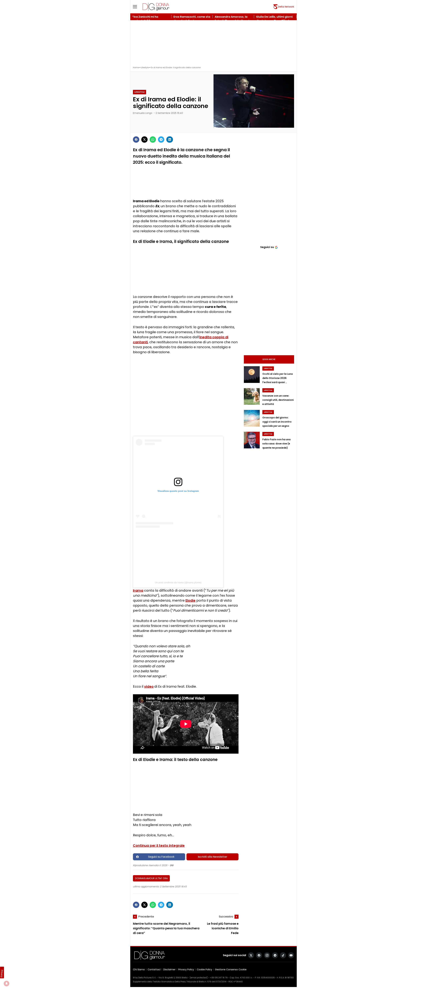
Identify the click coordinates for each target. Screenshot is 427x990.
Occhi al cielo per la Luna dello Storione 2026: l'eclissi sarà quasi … (277, 378)
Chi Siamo (139, 969)
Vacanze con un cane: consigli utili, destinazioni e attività (278, 400)
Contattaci (154, 969)
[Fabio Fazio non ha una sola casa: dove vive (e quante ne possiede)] (252, 440)
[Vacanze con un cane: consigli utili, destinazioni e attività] (252, 396)
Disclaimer (169, 969)
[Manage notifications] (6, 983)
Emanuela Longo (142, 113)
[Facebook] (136, 139)
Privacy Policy (186, 969)
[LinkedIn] (169, 139)
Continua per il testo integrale (159, 845)
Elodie (190, 600)
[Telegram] (161, 139)
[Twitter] (144, 139)
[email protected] (199, 977)
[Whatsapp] (153, 139)
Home (136, 67)
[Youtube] (291, 955)
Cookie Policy (204, 969)
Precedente (146, 916)
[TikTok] (283, 955)
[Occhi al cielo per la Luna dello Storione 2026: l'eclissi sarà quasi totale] (252, 374)
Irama (138, 590)
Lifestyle (145, 67)
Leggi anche (269, 359)
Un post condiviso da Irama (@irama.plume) (178, 582)
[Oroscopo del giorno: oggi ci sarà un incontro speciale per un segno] (252, 418)
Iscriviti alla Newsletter (212, 857)
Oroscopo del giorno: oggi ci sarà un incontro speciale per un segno (277, 422)
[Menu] (137, 6)
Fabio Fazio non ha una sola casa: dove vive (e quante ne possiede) (276, 443)
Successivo (226, 916)
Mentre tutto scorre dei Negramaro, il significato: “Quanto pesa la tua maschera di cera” (166, 928)
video (149, 686)
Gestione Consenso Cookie (231, 969)
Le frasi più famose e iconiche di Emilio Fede (223, 928)
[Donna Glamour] (156, 7)
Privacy (2, 973)
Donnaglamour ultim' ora (151, 878)
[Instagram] (267, 955)
